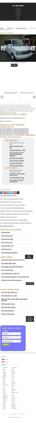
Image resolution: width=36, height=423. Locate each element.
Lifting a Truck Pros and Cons (8, 217)
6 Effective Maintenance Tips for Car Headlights (13, 220)
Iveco (4, 386)
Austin (13, 369)
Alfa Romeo (5, 367)
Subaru (4, 406)
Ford (13, 380)
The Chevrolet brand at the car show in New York (15, 277)
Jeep (4, 387)
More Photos (29, 256)
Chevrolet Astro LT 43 (7, 246)
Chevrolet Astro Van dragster (9, 252)
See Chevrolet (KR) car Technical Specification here (14, 130)
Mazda (4, 392)
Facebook (7, 362)
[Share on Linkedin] (8, 192)
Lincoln (4, 390)
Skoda (4, 404)
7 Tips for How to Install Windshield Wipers (12, 208)
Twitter (6, 364)
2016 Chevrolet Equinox (16, 165)
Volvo (4, 409)
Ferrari (13, 378)
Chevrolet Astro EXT (7, 235)
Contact (4, 413)
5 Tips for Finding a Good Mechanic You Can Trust (14, 214)
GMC (4, 381)
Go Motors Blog (8, 196)
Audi (4, 369)
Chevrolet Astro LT (6, 249)
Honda (4, 383)
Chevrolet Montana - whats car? (10, 273)
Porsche (4, 401)
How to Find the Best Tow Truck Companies (12, 205)
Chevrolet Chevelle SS (16, 163)
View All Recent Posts (7, 226)
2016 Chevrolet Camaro (16, 158)
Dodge (4, 378)
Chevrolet (14, 372)
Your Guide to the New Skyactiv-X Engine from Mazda (15, 223)
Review (14, 65)
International (5, 384)
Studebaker (14, 404)
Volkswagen (14, 408)
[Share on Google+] (5, 192)
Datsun (13, 376)
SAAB (4, 403)
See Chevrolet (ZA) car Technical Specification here (14, 133)
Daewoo (4, 375)
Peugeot (13, 398)
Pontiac (13, 400)
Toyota (4, 408)
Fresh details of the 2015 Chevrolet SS (17, 180)
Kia (12, 387)
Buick (13, 370)
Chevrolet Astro (5, 232)
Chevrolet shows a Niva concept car (11, 280)
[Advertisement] (24, 78)
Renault (13, 401)
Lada (4, 389)
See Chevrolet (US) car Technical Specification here (14, 131)
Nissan (13, 395)
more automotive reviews (30, 319)
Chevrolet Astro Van (6, 242)
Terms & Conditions (21, 413)
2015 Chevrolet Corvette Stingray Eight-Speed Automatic (16, 154)
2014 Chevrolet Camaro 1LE (16, 146)
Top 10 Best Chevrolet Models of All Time (12, 199)
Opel (13, 397)
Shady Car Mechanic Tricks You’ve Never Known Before (16, 211)
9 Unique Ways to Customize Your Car (11, 202)
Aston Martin (14, 367)
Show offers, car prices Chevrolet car (10, 137)
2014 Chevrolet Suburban (17, 160)
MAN (13, 390)
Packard (4, 398)
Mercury (4, 394)
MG (12, 394)
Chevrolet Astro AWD (7, 239)
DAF (13, 375)
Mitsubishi (5, 395)
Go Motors (18, 6)
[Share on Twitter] (11, 192)
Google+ (6, 359)
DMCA (14, 414)
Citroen (13, 373)
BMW (4, 370)
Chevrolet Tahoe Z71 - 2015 (17, 150)
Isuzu (13, 384)
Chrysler (4, 373)
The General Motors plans (17, 177)
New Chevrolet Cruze (7, 270)
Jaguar (13, 386)
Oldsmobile (5, 397)
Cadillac (4, 372)
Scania (13, 403)
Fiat (3, 380)
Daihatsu (5, 376)
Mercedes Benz (15, 392)
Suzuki (13, 406)
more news (30, 283)
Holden (13, 381)
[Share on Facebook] (1, 192)
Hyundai (13, 383)
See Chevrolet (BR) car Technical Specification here (14, 128)
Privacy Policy (11, 413)
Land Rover (14, 389)
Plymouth (5, 400)
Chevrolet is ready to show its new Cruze (17, 174)
